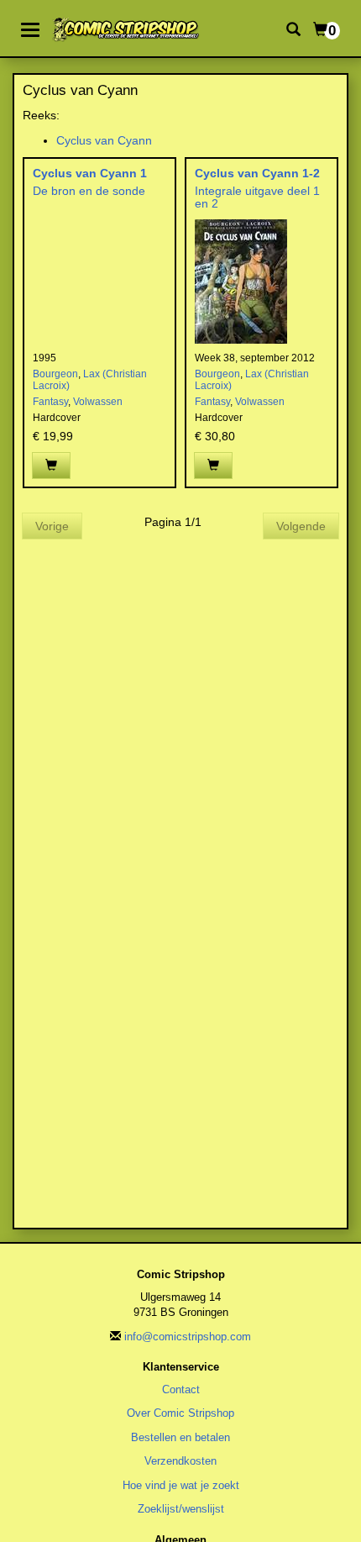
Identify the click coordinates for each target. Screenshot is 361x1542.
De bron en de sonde (89, 190)
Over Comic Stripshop (180, 1413)
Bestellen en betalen (180, 1437)
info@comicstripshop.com (187, 1336)
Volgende (301, 526)
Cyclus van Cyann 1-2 (257, 173)
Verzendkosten (180, 1461)
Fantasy (50, 402)
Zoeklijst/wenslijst (181, 1509)
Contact (181, 1389)
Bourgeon (55, 374)
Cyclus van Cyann (104, 140)
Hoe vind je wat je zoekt (181, 1485)
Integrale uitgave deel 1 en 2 (257, 197)
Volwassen (98, 402)
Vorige (52, 526)
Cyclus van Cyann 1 (90, 173)
